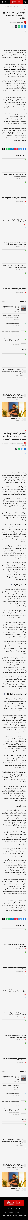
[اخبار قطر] (16, 2)
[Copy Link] (16, 26)
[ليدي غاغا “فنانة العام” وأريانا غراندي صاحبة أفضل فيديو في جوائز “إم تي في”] (14, 256)
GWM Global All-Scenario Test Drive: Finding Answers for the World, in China (10, 308)
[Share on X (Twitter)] (22, 26)
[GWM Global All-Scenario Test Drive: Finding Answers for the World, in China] (23, 308)
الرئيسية (24, 6)
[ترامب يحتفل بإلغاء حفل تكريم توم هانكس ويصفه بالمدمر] (14, 211)
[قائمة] (25, 2)
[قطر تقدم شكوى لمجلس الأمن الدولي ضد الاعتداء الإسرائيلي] (14, 1049)
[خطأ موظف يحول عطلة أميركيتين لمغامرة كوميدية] (14, 958)
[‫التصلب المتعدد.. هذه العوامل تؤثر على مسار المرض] (23, 333)
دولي (25, 430)
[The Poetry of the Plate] (14, 409)
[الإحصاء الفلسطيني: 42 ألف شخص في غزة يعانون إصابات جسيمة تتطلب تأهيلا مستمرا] (23, 341)
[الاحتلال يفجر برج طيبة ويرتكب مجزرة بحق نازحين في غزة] (14, 936)
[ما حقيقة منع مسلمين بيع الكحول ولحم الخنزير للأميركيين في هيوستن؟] (14, 1027)
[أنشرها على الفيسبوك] (25, 26)
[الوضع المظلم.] (5, 2)
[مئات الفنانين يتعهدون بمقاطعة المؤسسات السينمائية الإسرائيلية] (14, 166)
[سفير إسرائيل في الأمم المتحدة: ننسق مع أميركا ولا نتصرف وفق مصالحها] (14, 981)
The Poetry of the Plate (16, 418)
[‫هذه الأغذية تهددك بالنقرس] (23, 325)
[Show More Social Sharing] (13, 26)
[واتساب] (19, 26)
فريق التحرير (20, 22)
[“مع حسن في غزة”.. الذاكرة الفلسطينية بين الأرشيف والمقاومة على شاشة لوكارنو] (14, 188)
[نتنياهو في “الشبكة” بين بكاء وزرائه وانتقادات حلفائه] (14, 38)
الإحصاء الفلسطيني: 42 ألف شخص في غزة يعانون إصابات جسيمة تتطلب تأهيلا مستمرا (10, 341)
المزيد (3, 301)
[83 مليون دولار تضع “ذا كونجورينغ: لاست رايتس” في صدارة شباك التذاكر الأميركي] (14, 234)
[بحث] (2, 2)
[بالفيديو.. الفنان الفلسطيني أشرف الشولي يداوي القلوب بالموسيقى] (14, 279)
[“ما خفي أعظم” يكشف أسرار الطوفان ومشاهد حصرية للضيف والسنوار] (14, 461)
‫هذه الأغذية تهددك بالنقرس (12, 323)
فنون (25, 9)
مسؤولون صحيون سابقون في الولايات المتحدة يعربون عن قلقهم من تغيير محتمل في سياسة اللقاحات (12, 396)
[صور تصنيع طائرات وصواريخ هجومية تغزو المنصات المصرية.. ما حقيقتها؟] (14, 1004)
